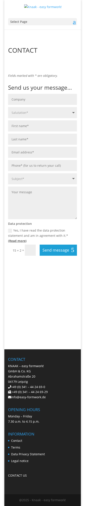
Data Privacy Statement (28, 454)
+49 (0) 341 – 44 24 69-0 (28, 387)
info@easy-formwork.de (28, 397)
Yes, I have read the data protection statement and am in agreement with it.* (38, 235)
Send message (55, 250)
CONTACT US (17, 475)
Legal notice (20, 461)
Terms (15, 447)
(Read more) (17, 241)
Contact (16, 441)
